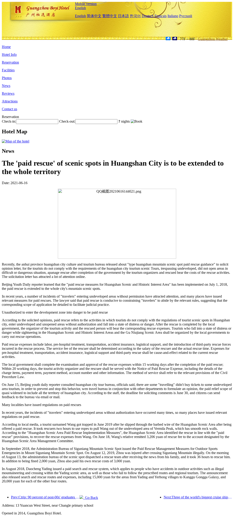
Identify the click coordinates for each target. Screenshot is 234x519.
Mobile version (86, 4)
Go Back (90, 498)
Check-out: (67, 121)
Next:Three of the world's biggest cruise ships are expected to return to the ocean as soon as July (198, 497)
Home (6, 47)
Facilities (8, 70)
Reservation (10, 62)
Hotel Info (9, 54)
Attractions (10, 101)
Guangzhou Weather (213, 39)
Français (160, 16)
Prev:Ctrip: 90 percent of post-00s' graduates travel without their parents (45, 497)
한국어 (135, 16)
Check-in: (9, 121)
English (80, 8)
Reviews (8, 93)
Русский (185, 16)
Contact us (9, 109)
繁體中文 (109, 16)
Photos (7, 78)
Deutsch (148, 16)
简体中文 (94, 16)
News (6, 86)
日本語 (123, 16)
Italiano (173, 16)
